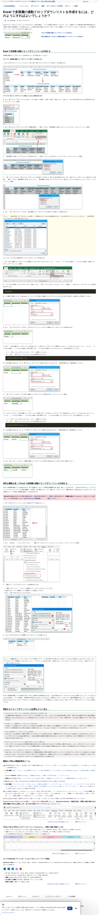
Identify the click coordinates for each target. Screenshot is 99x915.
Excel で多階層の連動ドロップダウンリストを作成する (56, 33)
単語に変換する (80, 793)
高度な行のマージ (30, 795)
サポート (68, 6)
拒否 (76, 908)
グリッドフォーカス (18, 784)
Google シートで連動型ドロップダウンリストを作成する (21, 723)
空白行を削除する (46, 770)
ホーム (10, 896)
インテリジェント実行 (50, 765)
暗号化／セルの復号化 (40, 786)
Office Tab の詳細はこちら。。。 (62, 853)
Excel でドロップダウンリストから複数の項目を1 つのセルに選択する (25, 742)
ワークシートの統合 (26, 786)
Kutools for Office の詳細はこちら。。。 (60, 884)
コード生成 (63, 765)
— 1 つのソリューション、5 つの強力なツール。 (29, 1)
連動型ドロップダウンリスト (55, 778)
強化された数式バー (43, 784)
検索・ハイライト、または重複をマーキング (25, 770)
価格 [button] (43, 6)
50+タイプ (62, 791)
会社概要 (72, 896)
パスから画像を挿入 (55, 793)
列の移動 (31, 781)
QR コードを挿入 (43, 793)
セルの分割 (39, 795)
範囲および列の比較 (59, 781)
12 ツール (24, 791)
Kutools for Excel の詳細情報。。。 (34, 498)
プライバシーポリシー (55, 896)
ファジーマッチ (64, 775)
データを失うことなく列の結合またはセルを (66, 770)
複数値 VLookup (35, 775)
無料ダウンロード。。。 (82, 822)
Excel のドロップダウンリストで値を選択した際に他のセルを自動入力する (26, 713)
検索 (76, 6)
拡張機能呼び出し (12, 767)
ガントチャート (73, 791)
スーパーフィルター (70, 786)
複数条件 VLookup (22, 775)
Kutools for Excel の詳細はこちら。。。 (60, 822)
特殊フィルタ (83, 786)
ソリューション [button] (24, 6)
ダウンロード (35, 6)
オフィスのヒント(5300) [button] (55, 6)
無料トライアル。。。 (53, 498)
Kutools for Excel (69, 695)
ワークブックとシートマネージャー (62, 784)
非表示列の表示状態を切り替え (43, 781)
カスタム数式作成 (73, 765)
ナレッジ (23, 896)
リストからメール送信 (56, 786)
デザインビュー (31, 784)
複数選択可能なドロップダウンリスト (76, 778)
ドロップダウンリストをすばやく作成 (33, 778)
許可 (70, 908)
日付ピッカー (13, 786)
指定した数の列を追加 (21, 781)
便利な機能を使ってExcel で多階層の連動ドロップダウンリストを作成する (62, 36)
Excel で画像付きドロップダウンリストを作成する (19, 731)
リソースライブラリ (80, 784)
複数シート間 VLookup (49, 775)
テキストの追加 (35, 791)
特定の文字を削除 (46, 791)
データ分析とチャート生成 (88, 765)
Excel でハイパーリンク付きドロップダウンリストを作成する (22, 750)
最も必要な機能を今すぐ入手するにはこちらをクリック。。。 (45, 804)
